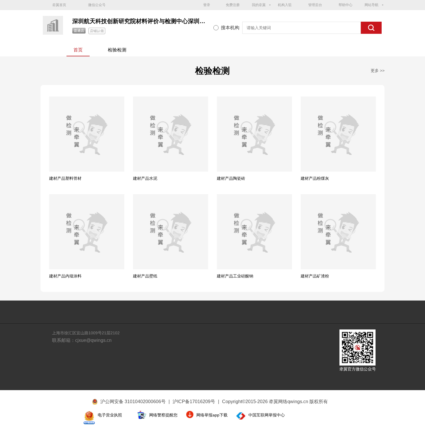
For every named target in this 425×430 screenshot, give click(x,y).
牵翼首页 (59, 5)
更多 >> (378, 70)
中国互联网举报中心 (266, 415)
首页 (78, 49)
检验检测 (117, 49)
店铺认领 (97, 31)
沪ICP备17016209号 (196, 401)
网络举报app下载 (212, 415)
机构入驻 (285, 5)
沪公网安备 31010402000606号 (133, 401)
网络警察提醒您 (163, 415)
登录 (206, 5)
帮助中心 (345, 5)
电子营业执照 (110, 415)
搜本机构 (230, 27)
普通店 (79, 31)
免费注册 (233, 5)
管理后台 (315, 5)
